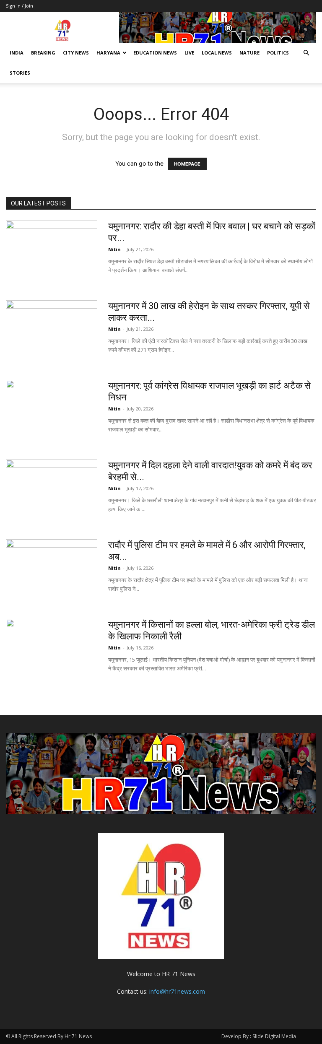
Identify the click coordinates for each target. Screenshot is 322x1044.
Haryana (108, 52)
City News (76, 52)
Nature (249, 52)
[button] (306, 53)
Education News (155, 52)
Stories (20, 73)
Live (189, 52)
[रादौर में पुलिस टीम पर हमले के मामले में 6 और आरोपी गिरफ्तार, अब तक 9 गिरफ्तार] (51, 570)
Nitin (114, 249)
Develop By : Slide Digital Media (258, 1036)
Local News (217, 52)
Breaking (43, 52)
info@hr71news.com (177, 991)
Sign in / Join (19, 6)
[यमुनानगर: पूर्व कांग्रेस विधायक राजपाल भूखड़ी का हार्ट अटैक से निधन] (51, 411)
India (16, 52)
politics (278, 52)
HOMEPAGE (187, 164)
